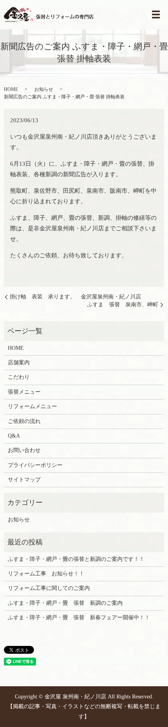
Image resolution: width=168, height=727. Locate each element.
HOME (11, 89)
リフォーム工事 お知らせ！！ (46, 574)
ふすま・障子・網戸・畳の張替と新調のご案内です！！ (76, 559)
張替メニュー (24, 392)
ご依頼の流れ (24, 421)
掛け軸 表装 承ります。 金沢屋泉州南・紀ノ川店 (75, 297)
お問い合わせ (24, 450)
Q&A (14, 436)
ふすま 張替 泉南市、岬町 (122, 304)
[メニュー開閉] (156, 14)
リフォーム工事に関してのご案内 (49, 588)
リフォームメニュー (32, 406)
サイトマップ (24, 480)
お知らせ (43, 89)
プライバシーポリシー (35, 465)
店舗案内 (19, 362)
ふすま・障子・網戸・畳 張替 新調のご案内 (65, 603)
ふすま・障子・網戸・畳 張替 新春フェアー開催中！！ (79, 617)
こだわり (19, 377)
